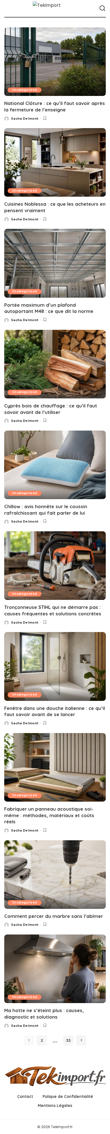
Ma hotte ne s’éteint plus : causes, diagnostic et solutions (44, 1013)
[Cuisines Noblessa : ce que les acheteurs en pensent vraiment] (55, 162)
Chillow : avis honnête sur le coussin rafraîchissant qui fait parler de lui (45, 509)
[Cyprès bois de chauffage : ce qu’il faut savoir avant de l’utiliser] (55, 364)
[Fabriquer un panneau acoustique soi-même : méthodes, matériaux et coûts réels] (55, 767)
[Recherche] (102, 8)
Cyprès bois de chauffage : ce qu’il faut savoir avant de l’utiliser (50, 409)
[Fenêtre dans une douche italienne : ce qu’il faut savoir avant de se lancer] (55, 666)
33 (68, 1040)
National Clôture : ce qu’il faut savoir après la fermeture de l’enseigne (54, 106)
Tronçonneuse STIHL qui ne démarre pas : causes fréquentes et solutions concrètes (52, 610)
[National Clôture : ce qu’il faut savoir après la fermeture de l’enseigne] (55, 61)
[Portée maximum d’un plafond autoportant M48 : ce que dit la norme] (55, 263)
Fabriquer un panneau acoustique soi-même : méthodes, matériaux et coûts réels (49, 815)
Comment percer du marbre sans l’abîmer (53, 916)
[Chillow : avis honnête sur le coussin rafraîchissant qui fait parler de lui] (55, 465)
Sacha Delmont (24, 118)
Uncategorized (24, 90)
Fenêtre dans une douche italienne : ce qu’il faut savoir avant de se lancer (54, 711)
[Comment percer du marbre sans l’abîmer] (55, 874)
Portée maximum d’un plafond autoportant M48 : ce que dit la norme (48, 308)
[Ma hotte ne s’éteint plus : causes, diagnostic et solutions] (55, 969)
